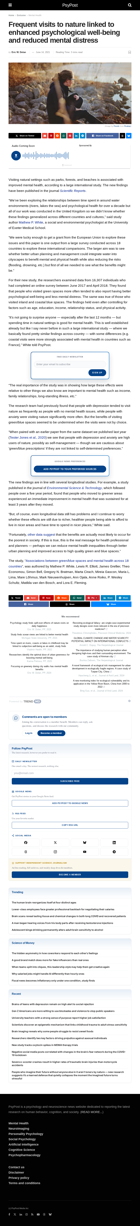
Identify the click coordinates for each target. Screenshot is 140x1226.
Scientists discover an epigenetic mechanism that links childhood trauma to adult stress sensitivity (69, 1024)
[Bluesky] (85, 842)
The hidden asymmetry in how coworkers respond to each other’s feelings (55, 953)
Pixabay (127, 126)
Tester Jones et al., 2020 (28, 437)
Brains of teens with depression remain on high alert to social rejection (53, 1004)
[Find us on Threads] (44, 1215)
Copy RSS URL (70, 825)
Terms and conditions (24, 1183)
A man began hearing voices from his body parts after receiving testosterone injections (62, 923)
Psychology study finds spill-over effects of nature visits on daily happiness (39, 624)
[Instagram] (55, 852)
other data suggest (41, 534)
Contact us (16, 1167)
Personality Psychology (26, 1134)
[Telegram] (114, 852)
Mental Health (35, 15)
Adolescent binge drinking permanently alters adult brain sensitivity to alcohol (57, 929)
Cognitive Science (22, 1150)
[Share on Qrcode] (51, 135)
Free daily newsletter (70, 356)
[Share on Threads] (122, 135)
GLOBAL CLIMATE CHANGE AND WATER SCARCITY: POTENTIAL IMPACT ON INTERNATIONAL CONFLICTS (100, 639)
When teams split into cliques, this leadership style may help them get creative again (61, 966)
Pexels (116, 126)
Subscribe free (70, 781)
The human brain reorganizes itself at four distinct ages (44, 902)
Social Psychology (22, 1139)
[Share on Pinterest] (70, 135)
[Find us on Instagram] (26, 1214)
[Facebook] (26, 842)
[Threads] (26, 852)
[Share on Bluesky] (128, 135)
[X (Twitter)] (55, 842)
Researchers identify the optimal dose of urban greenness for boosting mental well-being (39, 656)
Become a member (51, 733)
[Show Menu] (10, 5)
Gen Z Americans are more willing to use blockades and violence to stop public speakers (63, 1011)
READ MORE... (91, 1112)
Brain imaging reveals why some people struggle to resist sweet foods (52, 1031)
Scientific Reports (73, 191)
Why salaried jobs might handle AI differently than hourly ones (48, 973)
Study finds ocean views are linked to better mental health (39, 634)
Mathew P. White (31, 222)
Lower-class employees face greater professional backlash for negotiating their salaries (63, 909)
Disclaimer (16, 1172)
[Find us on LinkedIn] (21, 1214)
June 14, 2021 (43, 52)
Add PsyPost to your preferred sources (70, 469)
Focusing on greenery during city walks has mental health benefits (39, 668)
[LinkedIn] (114, 842)
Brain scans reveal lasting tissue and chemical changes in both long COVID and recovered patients (69, 916)
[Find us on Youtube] (38, 1214)
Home (11, 15)
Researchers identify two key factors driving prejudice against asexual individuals (59, 1038)
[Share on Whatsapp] (63, 135)
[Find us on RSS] (32, 1214)
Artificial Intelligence (24, 1144)
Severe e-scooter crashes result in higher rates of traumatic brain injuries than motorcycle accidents (64, 1063)
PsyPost (70, 5)
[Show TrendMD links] (129, 701)
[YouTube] (85, 852)
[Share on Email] (44, 135)
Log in (28, 733)
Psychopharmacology (24, 1155)
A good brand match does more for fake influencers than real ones (50, 960)
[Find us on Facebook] (9, 1214)
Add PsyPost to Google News (70, 803)
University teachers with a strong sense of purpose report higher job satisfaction (59, 1017)
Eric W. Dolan (19, 52)
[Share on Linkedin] (76, 135)
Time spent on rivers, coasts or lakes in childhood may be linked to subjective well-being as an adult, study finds (39, 644)
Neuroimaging (19, 1128)
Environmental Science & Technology (74, 488)
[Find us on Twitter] (14, 1214)
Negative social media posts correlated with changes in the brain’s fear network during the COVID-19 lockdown (69, 1053)
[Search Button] (129, 5)
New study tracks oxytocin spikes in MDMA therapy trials (45, 1045)
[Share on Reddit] (57, 135)
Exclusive (21, 15)
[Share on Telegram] (82, 135)
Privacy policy (19, 1178)
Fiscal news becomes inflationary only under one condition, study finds (53, 980)
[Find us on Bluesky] (50, 1215)
